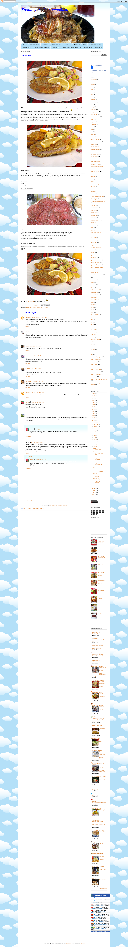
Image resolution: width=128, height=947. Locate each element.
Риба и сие (77, 44)
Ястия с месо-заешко (96, 369)
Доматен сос (94, 144)
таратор (92, 327)
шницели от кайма (37, 108)
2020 (93, 407)
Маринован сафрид (99, 905)
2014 (93, 420)
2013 (93, 486)
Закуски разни (94, 156)
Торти (92, 337)
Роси (27, 355)
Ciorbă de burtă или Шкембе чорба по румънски (102, 684)
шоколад (93, 352)
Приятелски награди (95, 260)
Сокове (92, 302)
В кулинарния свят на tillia (98, 854)
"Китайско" (93, 79)
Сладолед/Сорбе (95, 299)
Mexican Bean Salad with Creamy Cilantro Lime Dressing (99, 655)
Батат (92, 97)
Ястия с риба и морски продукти (99, 379)
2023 (93, 400)
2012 (93, 488)
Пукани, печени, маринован (101, 924)
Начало (25, 44)
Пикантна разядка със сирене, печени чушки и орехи (98, 647)
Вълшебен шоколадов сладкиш (101, 708)
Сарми (92, 287)
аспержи (93, 84)
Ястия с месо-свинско (31, 307)
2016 (93, 415)
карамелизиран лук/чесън (97, 166)
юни (95, 435)
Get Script (95, 931)
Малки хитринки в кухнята (97, 196)
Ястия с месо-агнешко (96, 367)
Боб (91, 104)
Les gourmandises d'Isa (98, 842)
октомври (96, 426)
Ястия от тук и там (95, 359)
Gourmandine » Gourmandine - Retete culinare (97, 821)
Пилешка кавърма (102, 548)
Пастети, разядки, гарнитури (42, 47)
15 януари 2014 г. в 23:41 (34, 355)
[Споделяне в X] (45, 305)
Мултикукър (94, 210)
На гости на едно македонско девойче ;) (98, 704)
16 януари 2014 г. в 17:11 (38, 392)
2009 (93, 494)
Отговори (29, 426)
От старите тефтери (95, 220)
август (95, 431)
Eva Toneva (28, 381)
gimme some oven (96, 660)
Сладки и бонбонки (95, 294)
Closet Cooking (96, 653)
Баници (92, 94)
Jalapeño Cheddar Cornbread (98, 661)
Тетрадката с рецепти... (98, 830)
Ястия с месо (68, 44)
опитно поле (94, 217)
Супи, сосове (45, 44)
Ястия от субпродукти (96, 357)
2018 (93, 411)
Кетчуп (99, 613)
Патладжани (94, 237)
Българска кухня (95, 112)
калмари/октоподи (95, 164)
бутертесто (93, 109)
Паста (92, 227)
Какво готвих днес (95, 161)
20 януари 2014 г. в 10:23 (42, 429)
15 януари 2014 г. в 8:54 (35, 346)
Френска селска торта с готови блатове (101, 582)
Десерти (93, 134)
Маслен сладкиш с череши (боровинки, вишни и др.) (102, 768)
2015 (93, 418)
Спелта (92, 312)
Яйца (92, 354)
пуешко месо (94, 270)
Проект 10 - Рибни (95, 262)
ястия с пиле (94, 377)
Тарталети (93, 329)
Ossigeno (94, 878)
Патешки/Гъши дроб (96, 232)
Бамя (92, 89)
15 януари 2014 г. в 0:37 (41, 317)
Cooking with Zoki (97, 738)
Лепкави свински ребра (97, 908)
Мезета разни (94, 205)
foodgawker (95, 631)
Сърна (92, 322)
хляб (92, 342)
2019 (93, 409)
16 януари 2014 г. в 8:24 (35, 368)
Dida (27, 415)
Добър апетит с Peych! (98, 680)
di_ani (27, 368)
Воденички (93, 122)
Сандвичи (93, 285)
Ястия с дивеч (94, 362)
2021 (93, 404)
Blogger (82, 943)
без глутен (93, 99)
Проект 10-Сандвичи (96, 265)
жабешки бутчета (95, 154)
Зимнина (93, 159)
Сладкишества (55, 47)
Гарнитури (93, 124)
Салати (92, 282)
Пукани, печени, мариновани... (102, 589)
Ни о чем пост (95, 795)
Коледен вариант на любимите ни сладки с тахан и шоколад (99, 803)
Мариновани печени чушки (101, 556)
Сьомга (92, 324)
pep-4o (31, 305)
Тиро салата (101, 605)
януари (96, 446)
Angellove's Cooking (97, 750)
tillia (27, 331)
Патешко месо (94, 235)
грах (92, 129)
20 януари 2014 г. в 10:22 (42, 459)
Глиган (92, 127)
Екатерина (28, 392)
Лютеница (93, 194)
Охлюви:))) (93, 222)
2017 (93, 413)
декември (96, 422)
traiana (27, 346)
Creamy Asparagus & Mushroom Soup (97, 633)
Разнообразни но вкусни (96, 275)
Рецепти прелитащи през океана (98, 763)
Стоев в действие (95, 314)
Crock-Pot (93, 387)
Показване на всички (103, 888)
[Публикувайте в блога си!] (44, 305)
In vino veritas (95, 789)
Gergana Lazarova (30, 317)
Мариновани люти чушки (100, 928)
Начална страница (54, 500)
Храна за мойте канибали (44, 10)
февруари (96, 444)
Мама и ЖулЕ (94, 199)
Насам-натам (98, 47)
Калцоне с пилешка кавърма (96, 475)
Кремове (93, 186)
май (95, 437)
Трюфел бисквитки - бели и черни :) (98, 470)
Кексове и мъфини (95, 171)
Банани (92, 92)
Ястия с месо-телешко (42, 307)
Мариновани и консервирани (98, 201)
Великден (93, 119)
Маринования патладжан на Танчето (101, 574)
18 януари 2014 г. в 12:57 (37, 402)
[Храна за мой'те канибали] (92, 69)
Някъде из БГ (94, 215)
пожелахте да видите (96, 247)
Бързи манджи (94, 114)
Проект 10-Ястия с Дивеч (97, 267)
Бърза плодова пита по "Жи (100, 899)
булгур (92, 107)
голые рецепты (96, 794)
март (95, 442)
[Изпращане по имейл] (42, 305)
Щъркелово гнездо (97, 692)
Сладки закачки (94, 292)
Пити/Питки (93, 242)
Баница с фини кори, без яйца (102, 832)
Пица (92, 245)
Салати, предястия (56, 44)
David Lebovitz (96, 717)
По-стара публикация (81, 500)
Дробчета (93, 151)
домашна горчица (95, 146)
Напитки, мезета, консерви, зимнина (72, 47)
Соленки (93, 304)
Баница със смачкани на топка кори (101, 858)
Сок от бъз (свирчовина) (101, 564)
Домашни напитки (95, 149)
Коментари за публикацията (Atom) (58, 505)
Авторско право (88, 47)
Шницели (95, 468)
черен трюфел (94, 347)
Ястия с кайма (94, 364)
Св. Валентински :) (95, 289)
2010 (93, 492)
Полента (93, 250)
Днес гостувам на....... (96, 141)
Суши (92, 319)
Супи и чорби (94, 317)
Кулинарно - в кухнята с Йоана (98, 800)
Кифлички (93, 176)
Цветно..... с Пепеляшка (98, 666)
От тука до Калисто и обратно (97, 726)
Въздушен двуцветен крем (102, 778)
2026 (93, 393)
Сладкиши (93, 297)
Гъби (92, 132)
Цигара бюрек (95, 902)
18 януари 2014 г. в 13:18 (34, 415)
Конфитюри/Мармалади (96, 184)
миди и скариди (94, 207)
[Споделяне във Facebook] (47, 305)
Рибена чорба (102, 809)
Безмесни (93, 102)
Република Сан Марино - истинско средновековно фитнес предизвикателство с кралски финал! (99, 672)
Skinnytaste (95, 638)
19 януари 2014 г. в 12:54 (37, 442)
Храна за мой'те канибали (96, 65)
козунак (92, 181)
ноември (96, 424)
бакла (92, 87)
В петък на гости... (95, 117)
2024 (93, 398)
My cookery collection (97, 645)
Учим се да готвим (95, 339)
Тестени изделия (27, 47)
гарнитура (31, 301)
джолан (92, 136)
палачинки (93, 225)
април (95, 439)
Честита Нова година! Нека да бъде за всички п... (97, 480)
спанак (92, 309)
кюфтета (93, 189)
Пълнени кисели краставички (101, 695)
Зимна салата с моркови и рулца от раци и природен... (98, 454)
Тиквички (93, 334)
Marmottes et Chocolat (98, 866)
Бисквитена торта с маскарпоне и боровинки (102, 541)
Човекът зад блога (34, 44)
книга (92, 179)
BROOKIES (101, 843)
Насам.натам (94, 212)
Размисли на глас (95, 272)
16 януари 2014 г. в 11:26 (38, 381)
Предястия (93, 257)
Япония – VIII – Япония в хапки (102, 868)
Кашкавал (93, 169)
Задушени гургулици (96, 918)
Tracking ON (105, 931)
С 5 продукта (94, 280)
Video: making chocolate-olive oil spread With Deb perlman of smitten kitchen (99, 720)
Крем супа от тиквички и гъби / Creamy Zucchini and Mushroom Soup (102, 755)
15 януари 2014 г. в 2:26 (34, 331)
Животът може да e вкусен (99, 776)
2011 (93, 490)
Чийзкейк (93, 349)
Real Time (100, 931)
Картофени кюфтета (100, 597)
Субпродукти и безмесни (95, 44)
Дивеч (84, 44)
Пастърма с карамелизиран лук (97, 464)
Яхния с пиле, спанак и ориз (97, 448)
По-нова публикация (28, 500)
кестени (92, 174)
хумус (92, 344)
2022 (93, 402)
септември (96, 428)
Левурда (93, 191)
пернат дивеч (94, 240)
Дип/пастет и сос (95, 139)
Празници (93, 255)
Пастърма (93, 230)
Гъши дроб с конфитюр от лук (97, 459)
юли (95, 433)
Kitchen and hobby (97, 808)
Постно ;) (93, 252)
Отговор (28, 326)
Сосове (92, 307)
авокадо (92, 82)
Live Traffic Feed (100, 895)
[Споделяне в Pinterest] (49, 305)
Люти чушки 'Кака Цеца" (102, 729)
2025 (93, 396)
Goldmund (68, 943)
